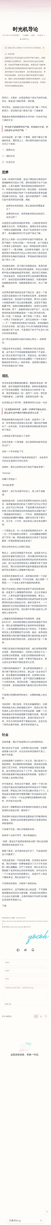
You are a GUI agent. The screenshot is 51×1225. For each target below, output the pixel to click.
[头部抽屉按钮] (41, 1220)
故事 (33, 35)
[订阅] (33, 950)
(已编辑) (26, 35)
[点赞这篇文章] (18, 950)
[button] (11, 172)
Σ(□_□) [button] (8, 1004)
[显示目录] (47, 1211)
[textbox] (25, 992)
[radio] (36, 1016)
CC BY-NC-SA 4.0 (16, 927)
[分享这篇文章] (25, 950)
